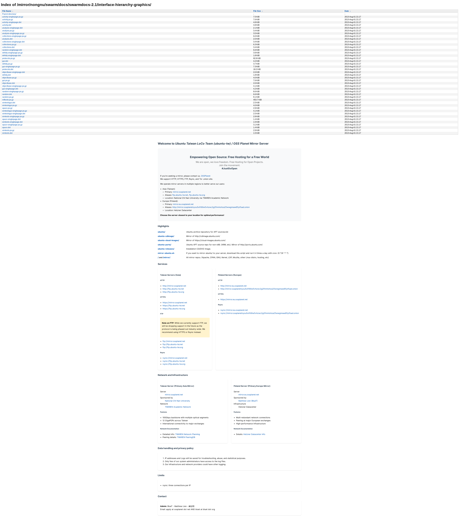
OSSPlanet (205, 176)
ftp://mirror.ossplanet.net (174, 341)
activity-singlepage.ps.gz (12, 17)
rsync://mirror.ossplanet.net (175, 358)
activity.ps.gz (7, 20)
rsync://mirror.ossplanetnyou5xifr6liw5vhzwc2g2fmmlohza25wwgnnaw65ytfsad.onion (259, 313)
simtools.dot (7, 133)
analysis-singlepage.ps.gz (13, 33)
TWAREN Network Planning (187, 434)
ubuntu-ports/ (164, 244)
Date (347, 11)
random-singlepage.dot (12, 50)
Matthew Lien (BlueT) (248, 401)
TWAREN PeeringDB (186, 437)
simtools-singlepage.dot (12, 122)
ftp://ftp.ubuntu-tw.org (173, 347)
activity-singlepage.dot (11, 22)
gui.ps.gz (6, 80)
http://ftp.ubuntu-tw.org (173, 292)
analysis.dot (7, 39)
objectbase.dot (8, 83)
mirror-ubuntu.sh (166, 253)
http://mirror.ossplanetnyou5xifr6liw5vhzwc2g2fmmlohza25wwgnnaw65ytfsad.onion (211, 207)
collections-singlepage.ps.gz (14, 36)
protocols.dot (7, 69)
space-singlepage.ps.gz (12, 125)
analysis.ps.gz (8, 31)
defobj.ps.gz (7, 64)
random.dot (7, 94)
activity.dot (6, 25)
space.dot (6, 127)
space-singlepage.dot (11, 119)
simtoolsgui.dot (8, 103)
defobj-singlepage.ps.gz (12, 53)
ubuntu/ (161, 232)
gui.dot (5, 61)
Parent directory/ (9, 14)
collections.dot (8, 47)
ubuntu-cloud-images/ (168, 240)
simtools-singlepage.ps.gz (13, 116)
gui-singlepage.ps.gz (11, 67)
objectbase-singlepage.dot (13, 72)
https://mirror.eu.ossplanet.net (234, 299)
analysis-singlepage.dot (12, 28)
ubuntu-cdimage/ (166, 236)
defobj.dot (6, 75)
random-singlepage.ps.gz (13, 91)
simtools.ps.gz (8, 130)
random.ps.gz (8, 97)
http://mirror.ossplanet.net (174, 286)
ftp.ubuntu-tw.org (197, 195)
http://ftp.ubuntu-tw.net (173, 289)
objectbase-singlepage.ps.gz (14, 86)
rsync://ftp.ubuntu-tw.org (174, 364)
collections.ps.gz (9, 44)
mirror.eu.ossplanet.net (183, 204)
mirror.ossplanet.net (182, 192)
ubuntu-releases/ (166, 249)
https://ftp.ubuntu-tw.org (174, 308)
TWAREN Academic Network (178, 407)
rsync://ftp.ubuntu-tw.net (174, 361)
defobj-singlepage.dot (11, 55)
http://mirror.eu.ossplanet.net (233, 286)
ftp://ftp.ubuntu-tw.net (173, 344)
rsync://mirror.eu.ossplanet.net (234, 310)
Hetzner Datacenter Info (254, 434)
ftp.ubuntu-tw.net (180, 195)
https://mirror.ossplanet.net (175, 302)
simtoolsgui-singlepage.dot (13, 114)
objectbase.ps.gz (9, 78)
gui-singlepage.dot (10, 89)
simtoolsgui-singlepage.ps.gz (14, 111)
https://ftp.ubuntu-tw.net (174, 305)
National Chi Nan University (177, 401)
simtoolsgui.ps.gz (9, 105)
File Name (6, 11)
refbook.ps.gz (8, 100)
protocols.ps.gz (8, 58)
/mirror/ (166, 257)
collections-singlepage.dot (13, 42)
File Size (257, 11)
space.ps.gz (7, 108)
